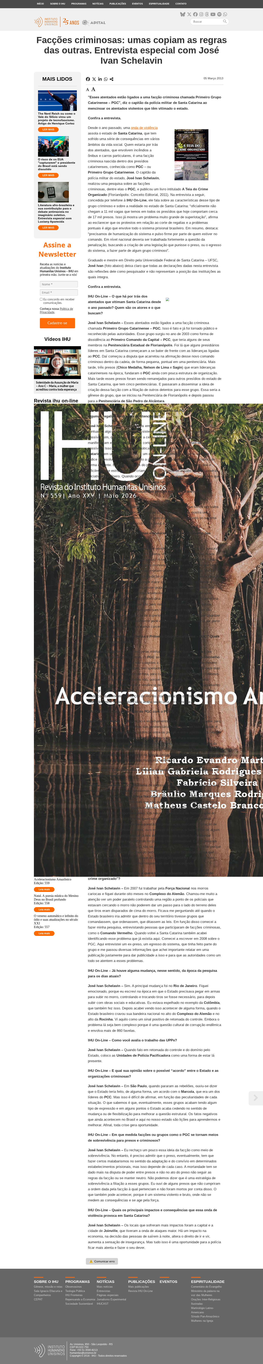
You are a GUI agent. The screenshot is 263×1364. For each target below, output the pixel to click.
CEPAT (38, 1299)
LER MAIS (48, 129)
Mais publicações (138, 1286)
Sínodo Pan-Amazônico (205, 1316)
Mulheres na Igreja (202, 1320)
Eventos (137, 3)
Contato (181, 3)
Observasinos (73, 1286)
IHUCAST (102, 1303)
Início (40, 3)
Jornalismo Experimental (111, 1299)
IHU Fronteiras (74, 1295)
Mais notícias (105, 1286)
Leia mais (44, 889)
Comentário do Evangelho (206, 1286)
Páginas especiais (108, 1295)
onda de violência (144, 128)
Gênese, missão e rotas (48, 1286)
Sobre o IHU (57, 3)
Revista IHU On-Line (140, 1291)
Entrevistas (103, 1291)
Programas (78, 3)
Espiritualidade (159, 3)
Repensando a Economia (80, 1299)
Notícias (97, 3)
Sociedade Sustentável (79, 1303)
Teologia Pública (75, 1291)
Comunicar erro (102, 1261)
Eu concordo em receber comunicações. (59, 301)
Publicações (118, 3)
